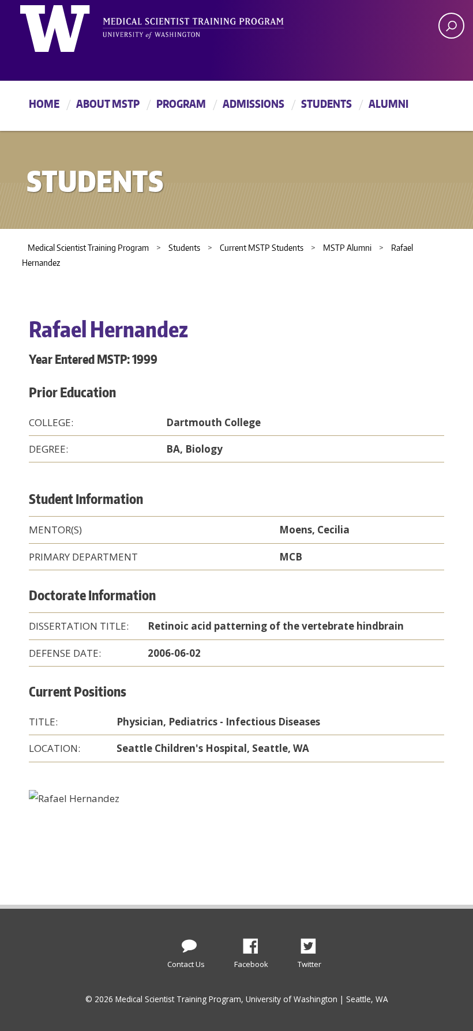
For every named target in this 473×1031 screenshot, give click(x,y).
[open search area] (451, 26)
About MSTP (108, 103)
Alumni (388, 103)
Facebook (255, 943)
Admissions (253, 103)
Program (181, 103)
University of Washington (67, 26)
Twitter (313, 943)
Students (326, 103)
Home (44, 103)
